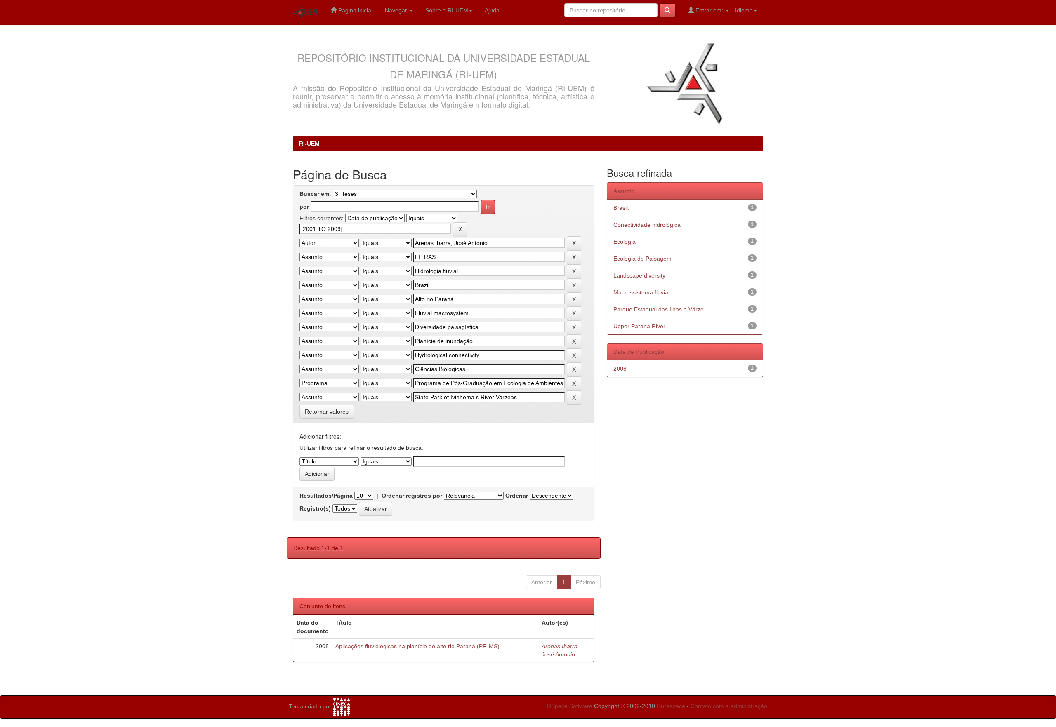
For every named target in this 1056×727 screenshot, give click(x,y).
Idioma (744, 10)
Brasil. (621, 208)
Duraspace (671, 706)
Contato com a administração (729, 706)
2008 (620, 368)
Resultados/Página (326, 495)
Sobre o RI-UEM (446, 10)
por (304, 206)
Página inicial (354, 10)
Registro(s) (315, 508)
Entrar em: (709, 10)
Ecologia (624, 241)
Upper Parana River (639, 326)
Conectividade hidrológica (647, 224)
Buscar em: (315, 194)
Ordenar (516, 495)
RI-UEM (309, 143)
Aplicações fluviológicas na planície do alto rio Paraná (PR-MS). (418, 646)
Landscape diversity (639, 275)
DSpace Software (569, 706)
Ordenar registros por (412, 495)
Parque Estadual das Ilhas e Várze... (661, 309)
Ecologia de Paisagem (642, 258)
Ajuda (492, 10)
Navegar (397, 10)
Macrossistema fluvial (641, 292)
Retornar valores (327, 411)
